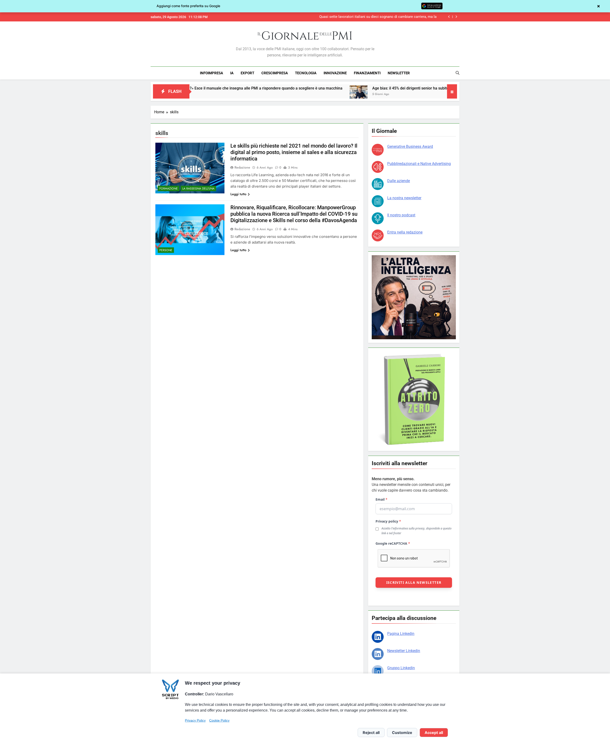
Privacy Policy (195, 720)
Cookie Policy (219, 720)
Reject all (371, 732)
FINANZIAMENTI (367, 73)
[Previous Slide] (449, 17)
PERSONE (165, 250)
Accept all (434, 732)
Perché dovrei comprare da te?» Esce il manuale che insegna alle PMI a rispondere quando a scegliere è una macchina (199, 88)
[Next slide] (456, 17)
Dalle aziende (398, 181)
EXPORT (247, 73)
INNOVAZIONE (335, 73)
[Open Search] (457, 73)
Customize (402, 732)
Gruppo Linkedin (401, 668)
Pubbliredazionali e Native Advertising (419, 163)
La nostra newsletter (404, 198)
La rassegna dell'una (198, 188)
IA (232, 73)
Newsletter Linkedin (403, 650)
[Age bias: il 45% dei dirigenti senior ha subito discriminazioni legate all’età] (317, 94)
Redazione (242, 167)
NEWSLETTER (399, 73)
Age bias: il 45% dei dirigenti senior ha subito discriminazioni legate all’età (394, 88)
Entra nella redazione (404, 232)
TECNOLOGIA (305, 73)
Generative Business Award (410, 146)
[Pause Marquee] (452, 91)
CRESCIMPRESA (274, 73)
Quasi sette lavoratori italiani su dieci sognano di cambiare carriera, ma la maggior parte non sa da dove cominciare (378, 17)
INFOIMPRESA (211, 73)
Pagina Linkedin (400, 633)
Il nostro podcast (401, 215)
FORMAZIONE (168, 188)
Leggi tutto (238, 194)
